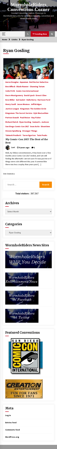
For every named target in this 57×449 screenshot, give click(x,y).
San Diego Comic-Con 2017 (17, 126)
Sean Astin (35, 126)
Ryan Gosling (25, 122)
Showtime (45, 126)
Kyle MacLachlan (40, 113)
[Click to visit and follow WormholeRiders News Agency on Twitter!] (21, 315)
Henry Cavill (10, 104)
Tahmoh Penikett (13, 135)
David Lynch (29, 95)
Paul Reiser (25, 117)
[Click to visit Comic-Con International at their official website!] (24, 356)
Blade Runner (22, 86)
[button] (28, 34)
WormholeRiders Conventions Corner (28, 7)
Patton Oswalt (12, 117)
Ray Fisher (36, 117)
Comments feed (12, 429)
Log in (8, 415)
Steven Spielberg (13, 131)
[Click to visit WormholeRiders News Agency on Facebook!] (21, 297)
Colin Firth (10, 91)
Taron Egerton (29, 135)
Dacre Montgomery (14, 95)
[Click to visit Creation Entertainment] (24, 388)
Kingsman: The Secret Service (18, 113)
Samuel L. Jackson (40, 122)
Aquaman (24, 82)
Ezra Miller (10, 100)
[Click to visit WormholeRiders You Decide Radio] (28, 259)
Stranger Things (29, 131)
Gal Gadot (20, 100)
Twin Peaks (42, 135)
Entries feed (10, 422)
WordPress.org (12, 437)
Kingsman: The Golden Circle (33, 108)
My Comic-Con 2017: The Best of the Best (26, 141)
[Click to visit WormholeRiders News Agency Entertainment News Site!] (21, 279)
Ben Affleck (10, 86)
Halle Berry (31, 100)
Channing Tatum (37, 86)
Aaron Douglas (12, 82)
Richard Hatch (11, 122)
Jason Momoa (23, 104)
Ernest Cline (41, 95)
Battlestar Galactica (38, 82)
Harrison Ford (43, 100)
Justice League (12, 108)
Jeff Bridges (36, 104)
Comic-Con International (27, 91)
